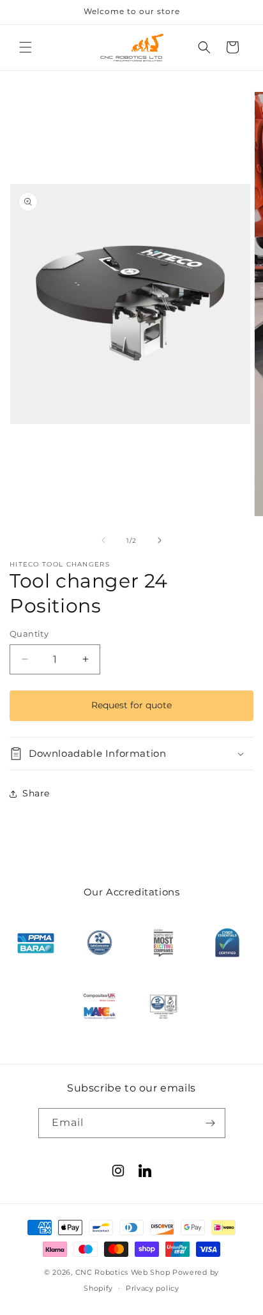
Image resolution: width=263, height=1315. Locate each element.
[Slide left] (103, 540)
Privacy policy (152, 1288)
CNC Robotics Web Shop (122, 1272)
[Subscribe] (211, 1123)
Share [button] (36, 793)
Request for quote (131, 705)
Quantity (29, 633)
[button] (25, 47)
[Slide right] (160, 540)
